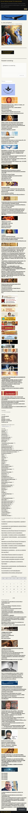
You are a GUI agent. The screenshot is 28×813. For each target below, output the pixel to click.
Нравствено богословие (6, 469)
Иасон (2, 604)
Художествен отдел (5, 505)
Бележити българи (5, 438)
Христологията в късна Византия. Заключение (11, 676)
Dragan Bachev (19, 24)
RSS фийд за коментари (6, 420)
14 (17, 586)
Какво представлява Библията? (8, 742)
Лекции (3, 456)
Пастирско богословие (6, 472)
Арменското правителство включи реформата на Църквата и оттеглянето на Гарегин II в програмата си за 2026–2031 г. (14, 213)
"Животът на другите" (6, 221)
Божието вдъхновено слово (7, 740)
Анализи (3, 431)
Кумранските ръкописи (6, 162)
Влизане (3, 417)
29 (21, 591)
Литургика (3, 457)
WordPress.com (4, 422)
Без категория (4, 435)
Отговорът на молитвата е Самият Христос (10, 288)
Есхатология (4, 444)
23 (24, 589)
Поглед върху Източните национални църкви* (11, 608)
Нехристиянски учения (6, 466)
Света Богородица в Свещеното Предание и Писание (13, 188)
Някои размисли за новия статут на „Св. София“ (12, 659)
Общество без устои (5, 224)
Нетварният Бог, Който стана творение (10, 141)
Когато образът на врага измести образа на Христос (13, 194)
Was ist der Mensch (5, 138)
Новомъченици (4, 467)
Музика (3, 463)
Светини (3, 495)
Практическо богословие (6, 485)
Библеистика (4, 440)
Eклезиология (4, 514)
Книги (2, 454)
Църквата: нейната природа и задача (9, 126)
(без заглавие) (4, 773)
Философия (4, 499)
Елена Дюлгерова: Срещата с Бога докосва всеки (12, 396)
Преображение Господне (6, 289)
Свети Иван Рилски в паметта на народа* (12, 554)
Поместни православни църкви (8, 479)
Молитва (3, 461)
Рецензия (3, 492)
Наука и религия (5, 464)
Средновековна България (7, 498)
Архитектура (4, 434)
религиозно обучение (6, 515)
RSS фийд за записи (5, 419)
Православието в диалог (6, 482)
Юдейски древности (5, 508)
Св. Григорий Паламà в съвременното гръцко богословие (14, 728)
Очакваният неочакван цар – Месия (9, 143)
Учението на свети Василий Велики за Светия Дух (12, 674)
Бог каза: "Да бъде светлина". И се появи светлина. (11, 1)
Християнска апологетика (7, 501)
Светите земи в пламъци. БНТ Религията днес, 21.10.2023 (13, 161)
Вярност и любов (5, 636)
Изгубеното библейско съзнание (8, 129)
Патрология (4, 473)
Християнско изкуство (6, 503)
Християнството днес (6, 178)
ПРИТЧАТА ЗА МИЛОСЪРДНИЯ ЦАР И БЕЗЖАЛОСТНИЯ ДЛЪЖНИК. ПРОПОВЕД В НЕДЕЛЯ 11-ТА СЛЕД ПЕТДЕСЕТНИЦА (13, 762)
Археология (4, 432)
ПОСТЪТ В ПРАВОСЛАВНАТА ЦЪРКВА (9, 239)
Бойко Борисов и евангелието (7, 651)
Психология (4, 489)
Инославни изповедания (6, 448)
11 (6, 586)
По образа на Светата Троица (8, 174)
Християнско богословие (6, 502)
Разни (2, 490)
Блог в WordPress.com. (6, 812)
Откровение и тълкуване (6, 128)
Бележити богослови (5, 437)
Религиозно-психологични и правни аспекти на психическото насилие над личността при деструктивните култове (11, 384)
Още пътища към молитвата (7, 746)
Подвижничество (5, 476)
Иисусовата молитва (6, 638)
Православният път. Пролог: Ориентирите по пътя (12, 113)
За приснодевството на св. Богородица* (7, 52)
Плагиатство (4, 474)
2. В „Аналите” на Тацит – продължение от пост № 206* (13, 624)
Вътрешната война (5, 187)
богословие (3, 509)
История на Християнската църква (9, 451)
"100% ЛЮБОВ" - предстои (7, 223)
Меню (25, 9)
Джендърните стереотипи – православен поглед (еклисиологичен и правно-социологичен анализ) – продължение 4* (12, 613)
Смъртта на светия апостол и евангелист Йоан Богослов (13, 240)
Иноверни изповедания (6, 447)
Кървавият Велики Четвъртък (7, 386)
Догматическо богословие (7, 443)
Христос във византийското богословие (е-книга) (12, 673)
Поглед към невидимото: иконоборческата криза (12, 677)
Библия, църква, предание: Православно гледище (12, 122)
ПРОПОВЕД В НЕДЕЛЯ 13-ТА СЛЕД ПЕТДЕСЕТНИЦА (12, 754)
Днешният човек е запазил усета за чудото (10, 111)
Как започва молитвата (6, 286)
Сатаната (3, 235)
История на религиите (6, 453)
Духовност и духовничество (7, 635)
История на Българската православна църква (11, 450)
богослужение (4, 511)
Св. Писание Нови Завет (6, 493)
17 (3, 589)
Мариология (4, 460)
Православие (4, 480)
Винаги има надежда (6, 227)
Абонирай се (21, 809)
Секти (2, 496)
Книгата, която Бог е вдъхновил (8, 743)
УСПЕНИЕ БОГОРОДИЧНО (6, 632)
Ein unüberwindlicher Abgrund (7, 137)
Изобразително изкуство (6, 446)
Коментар (22, 75)
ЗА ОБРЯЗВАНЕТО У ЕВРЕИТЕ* (7, 615)
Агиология (3, 430)
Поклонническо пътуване (7, 477)
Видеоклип (3, 441)
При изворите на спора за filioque (8, 678)
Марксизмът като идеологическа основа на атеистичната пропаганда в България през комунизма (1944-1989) (13, 171)
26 (10, 591)
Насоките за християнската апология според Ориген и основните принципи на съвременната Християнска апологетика (13, 656)
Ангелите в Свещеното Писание (8, 236)
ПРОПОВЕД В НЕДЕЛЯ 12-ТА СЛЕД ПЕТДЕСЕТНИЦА (12, 759)
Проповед (3, 488)
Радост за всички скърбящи (7, 193)
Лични (2, 459)
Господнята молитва (6, 633)
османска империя (5, 512)
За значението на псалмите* (7, 610)
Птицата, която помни (6, 226)
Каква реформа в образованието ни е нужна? (11, 693)
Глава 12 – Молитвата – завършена (9, 745)
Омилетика (3, 470)
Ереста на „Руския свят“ (6, 207)
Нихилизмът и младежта (6, 179)
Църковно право (5, 506)
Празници (3, 483)
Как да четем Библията (6, 110)
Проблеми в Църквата (6, 486)
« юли (13, 597)
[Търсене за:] (7, 81)
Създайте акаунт (5, 416)
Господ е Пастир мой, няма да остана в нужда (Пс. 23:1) (13, 140)
